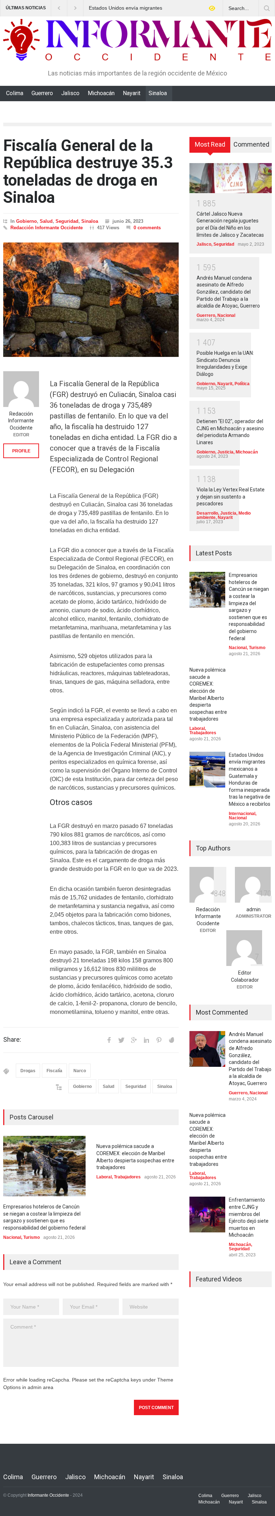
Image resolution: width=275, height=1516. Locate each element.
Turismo (31, 1237)
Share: (12, 1039)
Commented (251, 144)
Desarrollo (207, 513)
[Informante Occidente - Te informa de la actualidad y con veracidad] (137, 52)
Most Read (210, 144)
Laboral (104, 1176)
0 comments (147, 227)
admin (253, 909)
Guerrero (42, 93)
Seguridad (67, 221)
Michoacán (101, 93)
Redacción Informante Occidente (46, 227)
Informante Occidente (48, 1495)
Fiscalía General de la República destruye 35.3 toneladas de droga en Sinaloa (88, 171)
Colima (14, 93)
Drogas (27, 1070)
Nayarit (131, 93)
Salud (46, 221)
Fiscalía (54, 1070)
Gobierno (26, 221)
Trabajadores (127, 1176)
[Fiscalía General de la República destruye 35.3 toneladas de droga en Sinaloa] (91, 299)
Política (242, 383)
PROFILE (21, 450)
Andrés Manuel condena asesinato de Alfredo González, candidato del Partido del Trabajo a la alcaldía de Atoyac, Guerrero (228, 292)
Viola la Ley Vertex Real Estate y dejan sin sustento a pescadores (231, 496)
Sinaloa (158, 93)
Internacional (242, 813)
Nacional (12, 1237)
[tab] (210, 147)
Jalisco (70, 93)
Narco (79, 1070)
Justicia (225, 452)
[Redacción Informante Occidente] (21, 389)
